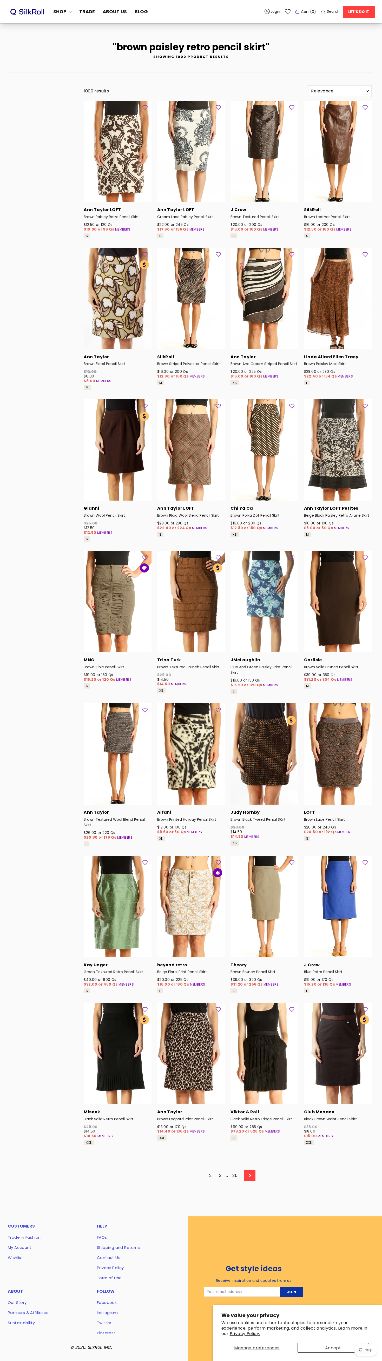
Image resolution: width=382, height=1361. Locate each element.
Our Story (17, 1302)
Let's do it (358, 11)
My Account (19, 1247)
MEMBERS (122, 229)
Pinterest (106, 1333)
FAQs (102, 1237)
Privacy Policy (110, 1267)
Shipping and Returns (118, 1247)
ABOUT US (115, 11)
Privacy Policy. (245, 1334)
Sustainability (21, 1322)
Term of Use (109, 1278)
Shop (60, 11)
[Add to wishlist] (145, 107)
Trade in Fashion (24, 1237)
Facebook (107, 1302)
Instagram (107, 1312)
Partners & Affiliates (28, 1312)
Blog (141, 11)
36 (235, 1175)
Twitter (104, 1322)
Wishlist (15, 1257)
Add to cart (117, 195)
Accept (333, 1348)
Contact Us (108, 1257)
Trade (87, 11)
